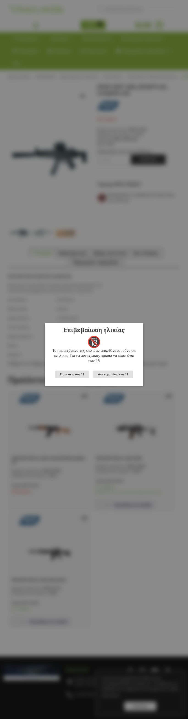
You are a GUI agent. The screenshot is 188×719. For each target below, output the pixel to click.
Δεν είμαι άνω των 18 (113, 374)
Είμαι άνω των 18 (72, 374)
